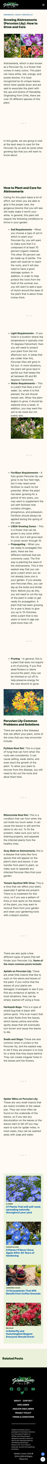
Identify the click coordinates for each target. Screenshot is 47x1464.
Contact (28, 1400)
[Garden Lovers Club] (11, 5)
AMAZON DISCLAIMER (23, 1409)
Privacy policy (23, 1413)
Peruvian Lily (27, 15)
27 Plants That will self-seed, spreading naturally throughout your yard (23, 1209)
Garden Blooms (12, 1247)
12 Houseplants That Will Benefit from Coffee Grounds (23, 1292)
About (17, 1400)
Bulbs (18, 15)
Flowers (9, 1204)
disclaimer (23, 1405)
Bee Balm (9, 1328)
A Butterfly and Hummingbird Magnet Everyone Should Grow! (20, 1334)
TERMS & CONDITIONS (23, 1417)
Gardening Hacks (13, 1288)
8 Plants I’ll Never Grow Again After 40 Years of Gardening (20, 1253)
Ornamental (9, 15)
